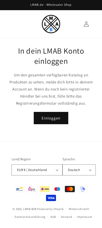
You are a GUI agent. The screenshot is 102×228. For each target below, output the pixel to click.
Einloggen (51, 118)
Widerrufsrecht (79, 209)
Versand (66, 217)
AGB (53, 217)
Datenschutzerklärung (30, 217)
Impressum (84, 217)
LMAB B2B (29, 208)
